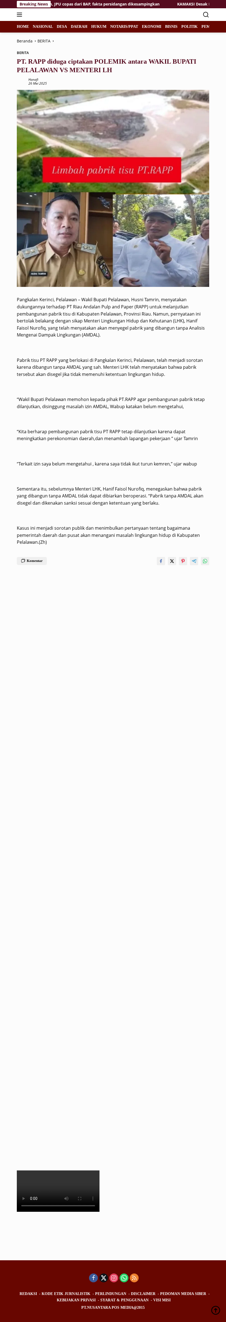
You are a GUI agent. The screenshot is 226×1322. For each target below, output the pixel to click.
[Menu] (20, 14)
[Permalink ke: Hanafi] (21, 81)
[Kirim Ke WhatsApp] (205, 561)
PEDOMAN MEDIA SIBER (183, 1294)
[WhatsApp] (124, 1278)
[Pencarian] (206, 14)
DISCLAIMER (143, 1294)
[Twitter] (103, 1278)
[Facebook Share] (161, 561)
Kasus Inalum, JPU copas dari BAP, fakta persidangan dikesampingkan (72, 4)
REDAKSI (28, 1294)
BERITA (23, 52)
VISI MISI (162, 1300)
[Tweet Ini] (172, 561)
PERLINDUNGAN (110, 1294)
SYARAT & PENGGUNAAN (124, 1300)
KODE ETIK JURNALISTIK (66, 1294)
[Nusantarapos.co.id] (54, 14)
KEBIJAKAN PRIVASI (76, 1300)
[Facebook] (93, 1278)
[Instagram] (113, 1278)
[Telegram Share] (194, 561)
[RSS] (134, 1278)
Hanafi (33, 79)
